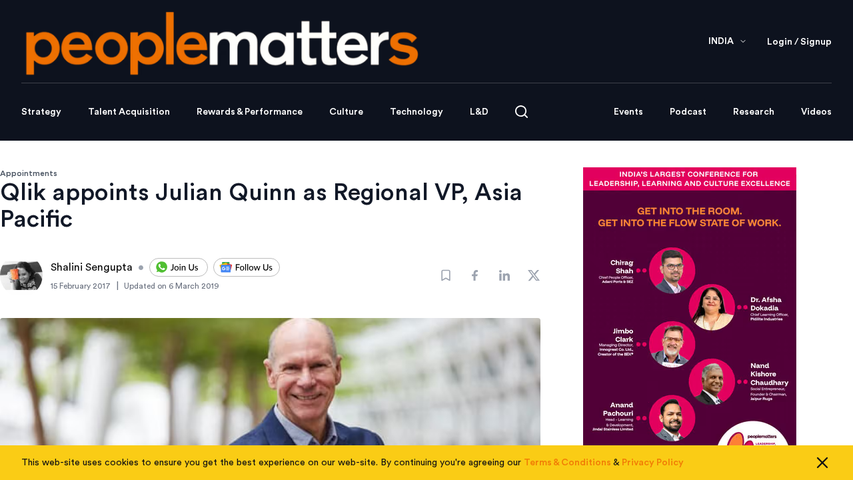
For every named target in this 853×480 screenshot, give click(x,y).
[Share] (475, 275)
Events (628, 112)
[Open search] (521, 111)
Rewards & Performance (250, 112)
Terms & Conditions (567, 462)
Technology (416, 112)
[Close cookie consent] (822, 462)
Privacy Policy (653, 462)
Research (753, 112)
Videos (816, 112)
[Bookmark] (445, 275)
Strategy (41, 112)
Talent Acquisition (129, 112)
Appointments (28, 173)
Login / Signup (799, 42)
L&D (479, 112)
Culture (346, 112)
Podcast (688, 112)
